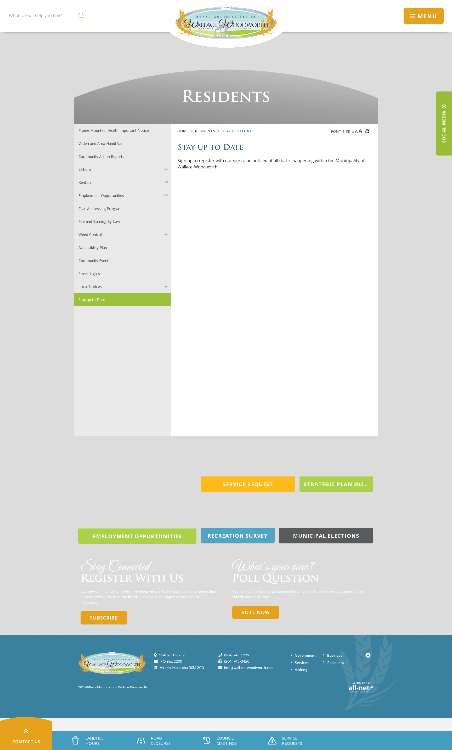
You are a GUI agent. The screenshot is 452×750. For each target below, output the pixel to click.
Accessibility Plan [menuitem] (92, 247)
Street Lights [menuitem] (89, 273)
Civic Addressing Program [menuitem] (100, 208)
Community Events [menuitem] (94, 260)
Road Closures (161, 740)
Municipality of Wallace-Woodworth (226, 24)
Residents (205, 130)
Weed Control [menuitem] (90, 234)
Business (334, 655)
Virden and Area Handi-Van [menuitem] (100, 143)
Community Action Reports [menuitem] (101, 156)
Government (305, 655)
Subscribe (104, 618)
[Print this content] (367, 131)
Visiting (301, 669)
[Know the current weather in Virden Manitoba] (394, 15)
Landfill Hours (94, 740)
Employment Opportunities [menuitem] (101, 195)
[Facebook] (368, 655)
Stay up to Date (238, 130)
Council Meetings (227, 740)
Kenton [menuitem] (84, 182)
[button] (166, 169)
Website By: (359, 685)
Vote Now (256, 612)
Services (302, 662)
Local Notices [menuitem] (90, 286)
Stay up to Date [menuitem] (91, 299)
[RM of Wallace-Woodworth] (112, 662)
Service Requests (292, 740)
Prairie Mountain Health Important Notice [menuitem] (113, 130)
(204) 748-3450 (236, 661)
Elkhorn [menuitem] (84, 169)
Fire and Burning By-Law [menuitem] (99, 221)
